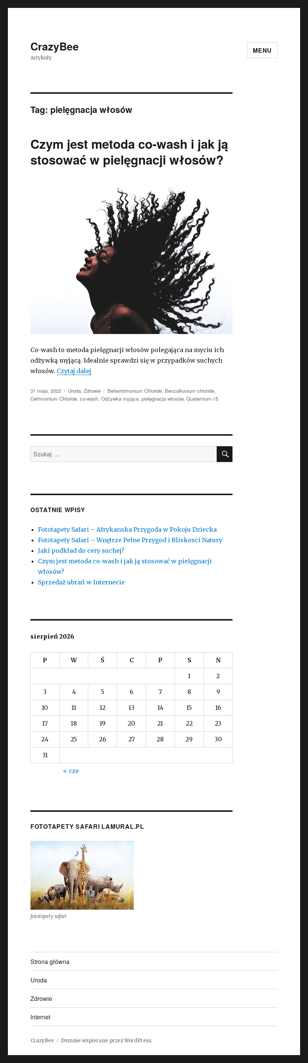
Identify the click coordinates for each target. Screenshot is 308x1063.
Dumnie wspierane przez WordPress (106, 1040)
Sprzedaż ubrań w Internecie (81, 582)
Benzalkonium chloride (189, 390)
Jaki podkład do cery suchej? (81, 550)
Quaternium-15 (202, 398)
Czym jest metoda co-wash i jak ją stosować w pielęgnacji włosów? (129, 151)
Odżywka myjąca (120, 398)
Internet (40, 1017)
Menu (262, 50)
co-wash (89, 398)
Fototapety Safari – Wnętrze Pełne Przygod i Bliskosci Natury (130, 540)
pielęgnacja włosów (162, 398)
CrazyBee (54, 46)
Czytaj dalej (74, 371)
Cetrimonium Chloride (53, 398)
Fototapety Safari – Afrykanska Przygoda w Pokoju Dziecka (127, 529)
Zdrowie (92, 390)
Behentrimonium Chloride (134, 390)
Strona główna (49, 961)
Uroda (74, 390)
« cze (71, 771)
